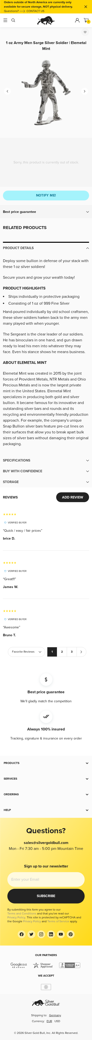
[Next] (84, 91)
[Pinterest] (71, 934)
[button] (46, 211)
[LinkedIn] (51, 934)
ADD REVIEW (72, 497)
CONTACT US (35, 11)
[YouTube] (61, 934)
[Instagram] (41, 934)
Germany (55, 1015)
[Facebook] (22, 934)
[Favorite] (85, 32)
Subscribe (46, 896)
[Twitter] (31, 934)
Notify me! (46, 195)
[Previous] (7, 91)
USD (57, 1021)
